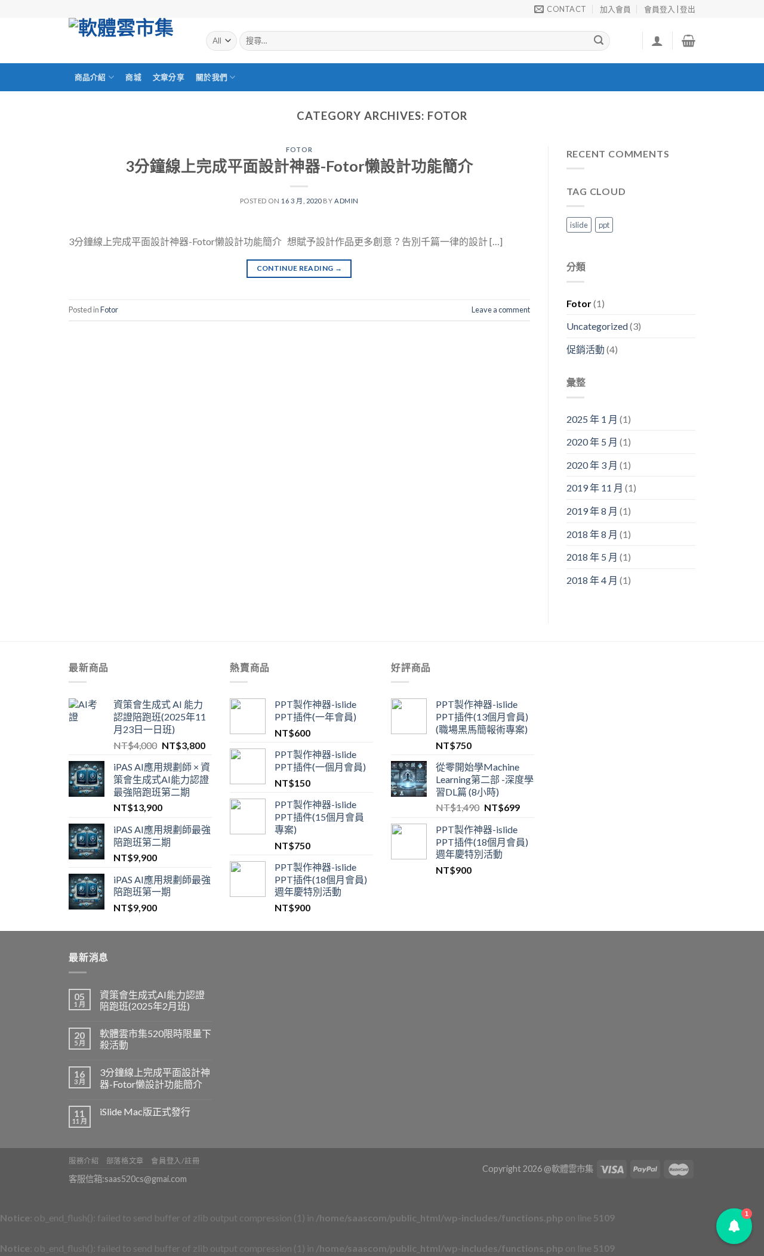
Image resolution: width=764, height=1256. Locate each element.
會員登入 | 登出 (669, 9)
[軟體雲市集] (128, 40)
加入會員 (615, 9)
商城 (133, 77)
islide (579, 225)
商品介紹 (90, 77)
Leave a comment (501, 309)
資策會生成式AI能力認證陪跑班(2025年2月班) (152, 1000)
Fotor (299, 149)
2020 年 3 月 (592, 465)
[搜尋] (599, 41)
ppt (604, 225)
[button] (734, 1226)
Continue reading (300, 268)
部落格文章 (125, 1160)
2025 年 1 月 (592, 419)
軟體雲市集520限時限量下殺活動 (155, 1039)
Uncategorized (597, 326)
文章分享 (168, 77)
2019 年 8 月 (592, 510)
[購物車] (688, 40)
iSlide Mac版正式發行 (145, 1111)
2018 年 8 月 (592, 534)
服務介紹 (83, 1160)
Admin (346, 201)
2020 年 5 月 (592, 441)
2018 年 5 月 (592, 556)
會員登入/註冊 (175, 1160)
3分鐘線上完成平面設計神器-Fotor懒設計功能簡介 (299, 166)
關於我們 (211, 77)
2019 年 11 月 (594, 487)
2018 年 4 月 (592, 580)
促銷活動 (585, 349)
